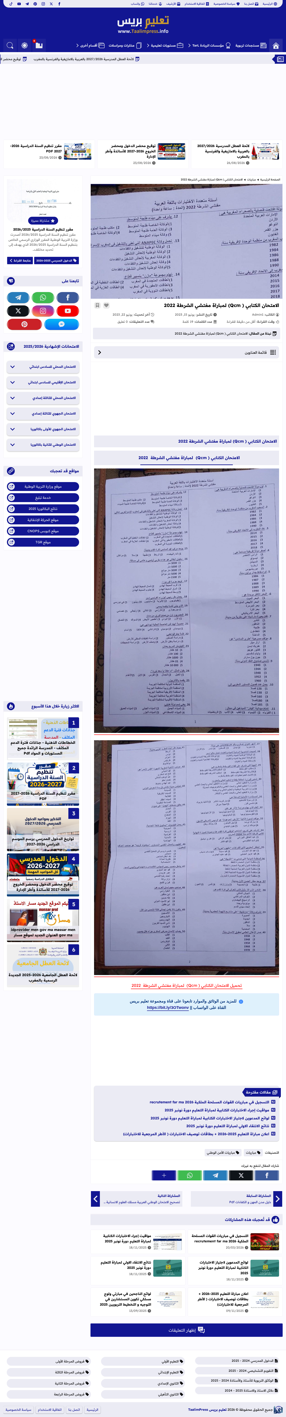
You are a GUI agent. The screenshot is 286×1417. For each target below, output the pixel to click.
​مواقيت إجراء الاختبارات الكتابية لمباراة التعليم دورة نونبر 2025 (217, 1110)
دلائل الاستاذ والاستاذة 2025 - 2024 (249, 1390)
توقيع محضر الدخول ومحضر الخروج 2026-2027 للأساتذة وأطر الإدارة (49, 59)
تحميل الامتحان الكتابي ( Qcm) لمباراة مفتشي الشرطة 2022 (187, 985)
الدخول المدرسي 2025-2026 (54, 260)
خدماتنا (153, 3)
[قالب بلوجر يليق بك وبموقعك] (278, 1410)
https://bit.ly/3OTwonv (168, 1007)
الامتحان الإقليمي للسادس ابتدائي (52, 382)
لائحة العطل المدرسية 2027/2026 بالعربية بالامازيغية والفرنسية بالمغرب (160, 59)
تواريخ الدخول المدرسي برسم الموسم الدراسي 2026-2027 (43, 841)
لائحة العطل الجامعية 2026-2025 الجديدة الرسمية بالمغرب (43, 977)
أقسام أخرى (88, 45)
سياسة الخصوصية (224, 3)
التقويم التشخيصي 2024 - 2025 (251, 1371)
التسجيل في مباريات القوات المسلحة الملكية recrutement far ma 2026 (209, 1102)
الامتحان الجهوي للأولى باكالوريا (53, 429)
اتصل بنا (249, 3)
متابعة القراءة (22, 260)
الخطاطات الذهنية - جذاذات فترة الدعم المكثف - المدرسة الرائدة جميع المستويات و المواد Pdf (43, 747)
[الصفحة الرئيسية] (276, 45)
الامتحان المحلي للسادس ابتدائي (52, 367)
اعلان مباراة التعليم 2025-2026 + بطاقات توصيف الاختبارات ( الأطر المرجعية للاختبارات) (196, 1134)
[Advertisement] (143, 102)
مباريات (251, 179)
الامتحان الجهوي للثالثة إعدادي (54, 413)
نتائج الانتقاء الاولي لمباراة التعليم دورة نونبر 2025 (227, 1126)
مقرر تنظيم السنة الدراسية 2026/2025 (43, 229)
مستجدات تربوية (247, 45)
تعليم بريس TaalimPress (207, 1409)
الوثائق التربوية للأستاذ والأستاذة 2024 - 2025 (242, 1380)
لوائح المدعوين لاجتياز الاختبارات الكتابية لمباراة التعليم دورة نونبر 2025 (210, 1118)
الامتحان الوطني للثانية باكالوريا (53, 445)
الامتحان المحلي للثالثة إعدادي (54, 398)
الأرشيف (171, 3)
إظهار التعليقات (182, 1330)
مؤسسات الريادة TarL (208, 45)
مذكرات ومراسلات (122, 45)
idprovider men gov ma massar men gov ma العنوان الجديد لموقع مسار (43, 932)
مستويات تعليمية (163, 45)
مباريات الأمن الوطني (221, 1153)
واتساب (135, 3)
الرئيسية (268, 3)
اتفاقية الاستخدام (195, 3)
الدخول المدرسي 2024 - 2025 (252, 1361)
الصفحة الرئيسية (270, 179)
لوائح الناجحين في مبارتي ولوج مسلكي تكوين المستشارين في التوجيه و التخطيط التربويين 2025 (125, 1299)
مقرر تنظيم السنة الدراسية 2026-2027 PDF (43, 796)
